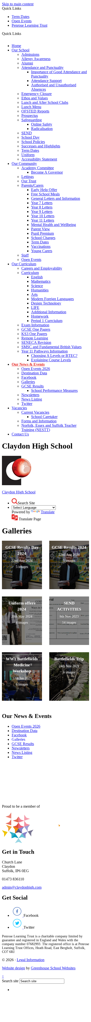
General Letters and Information (55, 198)
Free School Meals (45, 194)
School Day (30, 137)
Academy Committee (37, 168)
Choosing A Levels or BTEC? (54, 356)
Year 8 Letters (41, 207)
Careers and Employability (41, 268)
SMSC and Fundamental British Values (51, 347)
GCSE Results (32, 386)
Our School (20, 50)
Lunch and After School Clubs (44, 102)
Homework (40, 316)
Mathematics (40, 281)
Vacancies (19, 408)
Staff (25, 255)
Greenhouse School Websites (53, 968)
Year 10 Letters (42, 216)
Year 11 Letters (42, 220)
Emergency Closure (36, 94)
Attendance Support (46, 81)
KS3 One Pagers (34, 334)
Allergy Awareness (35, 59)
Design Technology (46, 303)
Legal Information (30, 960)
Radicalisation (42, 129)
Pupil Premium (42, 233)
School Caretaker (44, 417)
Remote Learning (34, 338)
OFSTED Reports (35, 111)
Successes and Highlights (40, 146)
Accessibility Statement (39, 159)
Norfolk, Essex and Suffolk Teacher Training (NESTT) (48, 427)
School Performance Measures (54, 390)
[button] (23, 33)
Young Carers (41, 251)
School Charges (43, 238)
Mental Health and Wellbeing (53, 225)
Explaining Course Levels (51, 360)
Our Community (24, 163)
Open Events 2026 (35, 369)
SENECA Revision (36, 342)
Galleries (28, 382)
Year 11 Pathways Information (44, 351)
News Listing (31, 399)
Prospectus (29, 115)
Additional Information (48, 312)
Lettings (27, 177)
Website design (13, 968)
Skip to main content (17, 4)
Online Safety (41, 124)
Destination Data (34, 373)
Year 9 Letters (41, 211)
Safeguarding (31, 120)
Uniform (27, 155)
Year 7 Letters (41, 203)
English (37, 277)
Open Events (22, 21)
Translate (48, 512)
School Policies (33, 142)
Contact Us (20, 434)
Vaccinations (40, 246)
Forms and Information (39, 421)
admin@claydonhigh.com (21, 887)
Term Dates (20, 17)
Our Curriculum (24, 264)
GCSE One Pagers (35, 329)
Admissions (30, 54)
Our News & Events (28, 364)
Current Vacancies (35, 412)
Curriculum (30, 273)
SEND (26, 133)
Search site (10, 981)
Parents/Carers (32, 185)
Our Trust (28, 181)
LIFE (35, 308)
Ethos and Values (34, 98)
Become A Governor (47, 172)
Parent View (40, 229)
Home (16, 46)
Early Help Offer (44, 190)
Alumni (27, 63)
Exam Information (35, 325)
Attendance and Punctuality (42, 67)
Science (37, 286)
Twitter (26, 404)
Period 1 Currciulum (46, 321)
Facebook (28, 377)
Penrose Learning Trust (29, 25)
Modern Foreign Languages (52, 299)
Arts (34, 294)
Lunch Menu (31, 107)
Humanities (40, 290)
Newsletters (30, 395)
